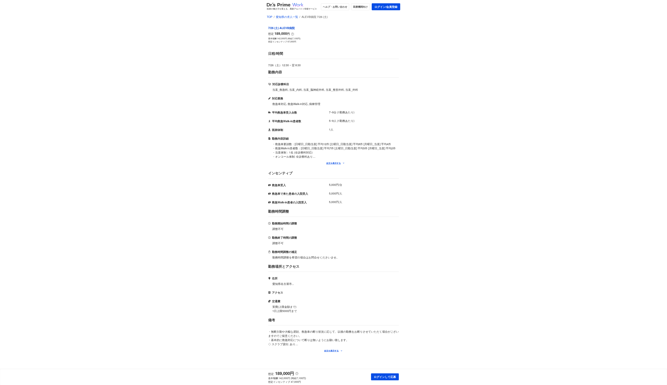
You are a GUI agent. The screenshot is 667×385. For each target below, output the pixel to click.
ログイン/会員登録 (385, 7)
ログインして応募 (385, 377)
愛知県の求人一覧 (287, 17)
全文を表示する (333, 163)
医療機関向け (360, 6)
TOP (269, 17)
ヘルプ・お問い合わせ (335, 6)
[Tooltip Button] (292, 34)
